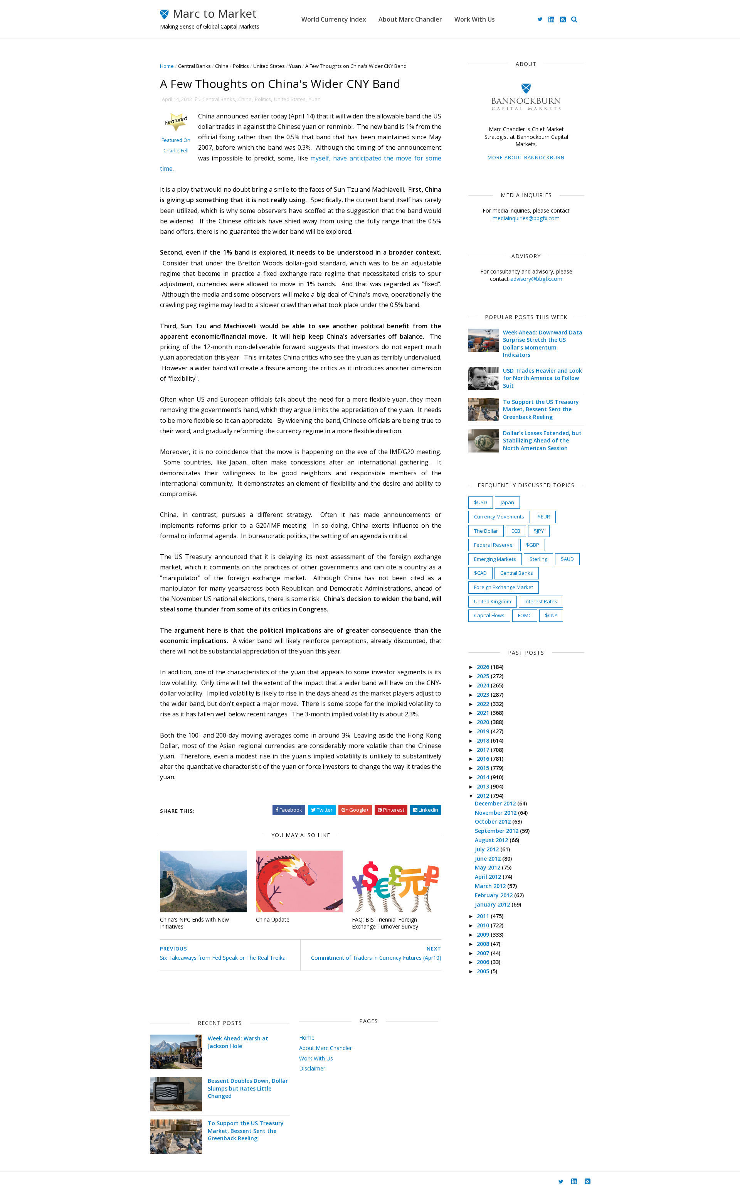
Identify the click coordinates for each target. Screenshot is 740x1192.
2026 (484, 666)
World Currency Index (333, 19)
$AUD (567, 558)
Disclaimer (312, 1068)
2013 (484, 786)
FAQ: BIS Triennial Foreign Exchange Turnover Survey (385, 923)
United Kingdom (492, 601)
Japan (507, 502)
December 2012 (496, 803)
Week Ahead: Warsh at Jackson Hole (238, 1042)
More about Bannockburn (526, 157)
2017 (484, 749)
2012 (484, 795)
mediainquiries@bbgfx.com (526, 218)
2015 (484, 768)
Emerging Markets (495, 558)
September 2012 (497, 830)
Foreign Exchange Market (503, 587)
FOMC (524, 615)
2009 (484, 934)
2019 (484, 731)
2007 (484, 953)
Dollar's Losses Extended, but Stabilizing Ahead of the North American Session (542, 440)
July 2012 (487, 849)
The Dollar (486, 530)
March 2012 (491, 886)
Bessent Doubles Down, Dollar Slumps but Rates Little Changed (248, 1088)
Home (167, 65)
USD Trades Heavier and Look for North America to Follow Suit (542, 378)
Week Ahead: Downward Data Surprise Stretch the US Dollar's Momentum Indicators (542, 344)
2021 (484, 712)
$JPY (539, 530)
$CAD (480, 572)
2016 (484, 758)
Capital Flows (489, 615)
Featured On (175, 140)
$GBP (532, 544)
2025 (484, 676)
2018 (484, 740)
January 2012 (493, 904)
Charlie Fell (175, 150)
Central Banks (194, 65)
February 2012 (494, 895)
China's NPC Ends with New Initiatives (194, 923)
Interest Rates (541, 601)
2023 (484, 694)
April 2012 (489, 876)
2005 (484, 971)
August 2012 (492, 840)
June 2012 (488, 858)
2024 (484, 685)
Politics (241, 65)
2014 (484, 777)
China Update (272, 919)
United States (269, 65)
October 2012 (493, 821)
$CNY (551, 615)
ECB (515, 530)
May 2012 (488, 867)
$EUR (544, 516)
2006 (484, 962)
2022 (484, 703)
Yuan (295, 65)
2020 (484, 722)
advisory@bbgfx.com (536, 278)
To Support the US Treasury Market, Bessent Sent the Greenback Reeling (541, 409)
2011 (484, 916)
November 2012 (496, 812)
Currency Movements (499, 516)
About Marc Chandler (410, 19)
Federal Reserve (493, 544)
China (222, 65)
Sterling (538, 558)
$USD (480, 502)
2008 (484, 943)
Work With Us (474, 19)
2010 (484, 925)
